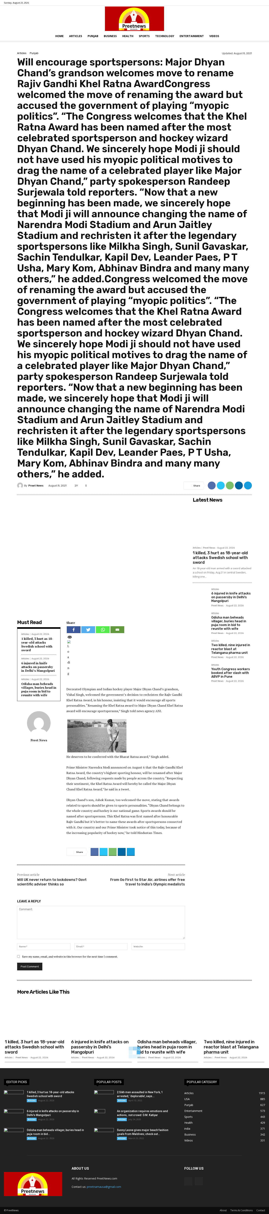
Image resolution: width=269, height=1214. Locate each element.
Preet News (35, 485)
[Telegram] (248, 485)
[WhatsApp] (230, 485)
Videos (214, 36)
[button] (264, 36)
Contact (260, 1210)
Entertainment (192, 36)
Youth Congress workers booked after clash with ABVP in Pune (230, 672)
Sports (144, 36)
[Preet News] (134, 19)
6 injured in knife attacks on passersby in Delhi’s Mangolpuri (38, 667)
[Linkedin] (239, 485)
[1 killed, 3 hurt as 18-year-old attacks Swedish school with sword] (222, 524)
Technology (164, 36)
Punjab (93, 36)
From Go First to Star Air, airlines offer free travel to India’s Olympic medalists (147, 882)
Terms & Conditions (241, 1210)
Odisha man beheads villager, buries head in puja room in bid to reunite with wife (38, 689)
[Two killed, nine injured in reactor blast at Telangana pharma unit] (200, 647)
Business (110, 36)
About (223, 1210)
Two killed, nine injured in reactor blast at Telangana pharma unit (230, 648)
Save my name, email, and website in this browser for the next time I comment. (70, 956)
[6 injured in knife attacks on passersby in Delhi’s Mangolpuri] (200, 596)
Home (59, 36)
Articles (75, 36)
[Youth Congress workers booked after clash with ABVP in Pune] (200, 671)
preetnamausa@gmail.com (104, 1187)
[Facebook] (256, 3)
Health (127, 36)
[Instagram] (262, 3)
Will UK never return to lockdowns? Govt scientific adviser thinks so (52, 882)
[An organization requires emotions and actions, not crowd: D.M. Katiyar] (99, 1116)
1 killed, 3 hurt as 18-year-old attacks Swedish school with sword (37, 644)
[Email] (117, 629)
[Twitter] (221, 485)
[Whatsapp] (103, 629)
